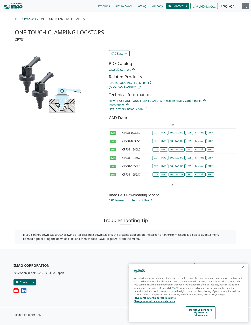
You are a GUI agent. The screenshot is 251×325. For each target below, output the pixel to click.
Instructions (116, 105)
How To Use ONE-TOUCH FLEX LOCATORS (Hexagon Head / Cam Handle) (155, 101)
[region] (188, 293)
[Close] (243, 267)
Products (104, 6)
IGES (189, 132)
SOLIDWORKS (176, 132)
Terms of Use (140, 200)
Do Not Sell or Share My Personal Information (200, 312)
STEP (210, 132)
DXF (156, 132)
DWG (163, 132)
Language (228, 6)
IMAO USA (204, 6)
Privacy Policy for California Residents (155, 297)
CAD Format (116, 200)
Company (157, 6)
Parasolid (199, 132)
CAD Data (117, 53)
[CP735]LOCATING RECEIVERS (128, 83)
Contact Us (180, 6)
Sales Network (123, 6)
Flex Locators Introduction (126, 109)
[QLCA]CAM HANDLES (122, 87)
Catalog (142, 6)
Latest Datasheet (120, 69)
